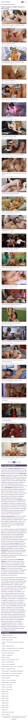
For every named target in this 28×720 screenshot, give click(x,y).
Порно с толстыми (7, 684)
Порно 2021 (5, 703)
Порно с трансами (7, 687)
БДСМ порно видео (7, 639)
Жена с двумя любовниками (10, 99)
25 (11, 462)
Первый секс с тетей (8, 230)
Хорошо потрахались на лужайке (11, 323)
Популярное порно (8, 4)
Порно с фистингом (7, 689)
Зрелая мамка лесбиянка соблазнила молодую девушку (12, 360)
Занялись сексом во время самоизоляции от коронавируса (14, 419)
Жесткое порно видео (8, 652)
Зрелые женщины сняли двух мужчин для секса (14, 173)
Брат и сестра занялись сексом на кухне (13, 457)
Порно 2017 (5, 694)
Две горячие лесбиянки (8, 80)
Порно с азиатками (7, 635)
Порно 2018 (5, 696)
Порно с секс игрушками (9, 680)
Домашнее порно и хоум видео (11, 650)
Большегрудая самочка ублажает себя (13, 62)
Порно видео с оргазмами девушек (12, 673)
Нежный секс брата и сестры (10, 439)
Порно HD (4, 709)
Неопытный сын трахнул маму (10, 193)
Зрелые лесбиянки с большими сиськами (13, 341)
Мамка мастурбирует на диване (11, 212)
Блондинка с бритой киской (9, 286)
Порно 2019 (5, 698)
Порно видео (5, 2)
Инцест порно (6, 657)
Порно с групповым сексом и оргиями (12, 648)
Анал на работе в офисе (8, 43)
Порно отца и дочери (8, 712)
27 (17, 462)
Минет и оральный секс (8, 668)
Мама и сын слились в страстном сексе (13, 25)
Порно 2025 (5, 705)
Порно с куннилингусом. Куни (10, 659)
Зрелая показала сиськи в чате (11, 267)
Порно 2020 (5, 700)
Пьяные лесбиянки (7, 117)
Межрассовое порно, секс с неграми (12, 666)
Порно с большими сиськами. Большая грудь (13, 642)
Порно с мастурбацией (8, 664)
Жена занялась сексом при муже (11, 304)
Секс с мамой (6, 714)
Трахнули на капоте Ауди (9, 136)
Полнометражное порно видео (10, 675)
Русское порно (6, 678)
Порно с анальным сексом (9, 637)
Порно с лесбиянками (8, 662)
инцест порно (19, 534)
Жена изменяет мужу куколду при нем (13, 154)
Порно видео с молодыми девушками (12, 671)
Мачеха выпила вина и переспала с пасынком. (12, 399)
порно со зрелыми (14, 543)
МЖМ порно (5, 691)
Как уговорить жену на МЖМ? (10, 249)
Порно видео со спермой (9, 682)
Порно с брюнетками (8, 646)
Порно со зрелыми (7, 655)
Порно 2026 (5, 707)
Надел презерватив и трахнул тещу (12, 380)
